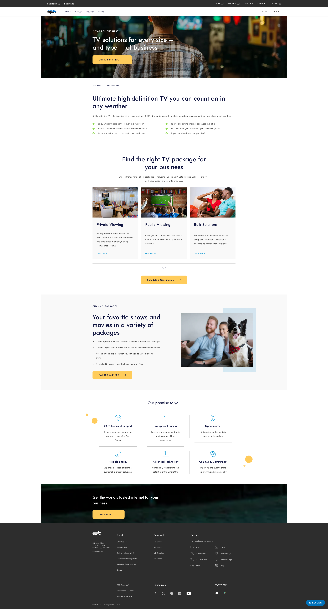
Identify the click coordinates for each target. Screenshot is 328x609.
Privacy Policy (109, 604)
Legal (118, 604)
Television (90, 12)
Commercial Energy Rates (127, 558)
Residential (53, 4)
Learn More (102, 253)
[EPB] (51, 11)
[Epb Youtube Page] (189, 593)
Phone (101, 12)
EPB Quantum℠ (123, 585)
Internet (68, 12)
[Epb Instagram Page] (171, 593)
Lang (275, 4)
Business (69, 4)
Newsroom (158, 558)
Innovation (158, 547)
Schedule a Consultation (160, 280)
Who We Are (122, 541)
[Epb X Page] (163, 593)
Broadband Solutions (125, 590)
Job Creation (159, 553)
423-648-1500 (98, 551)
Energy (78, 12)
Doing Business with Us (126, 553)
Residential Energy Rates (126, 564)
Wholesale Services (124, 596)
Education (158, 541)
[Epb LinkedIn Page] (179, 593)
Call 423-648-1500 (109, 59)
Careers (120, 570)
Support (276, 12)
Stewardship (122, 547)
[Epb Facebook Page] (155, 593)
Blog (265, 12)
